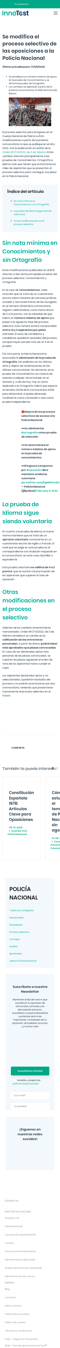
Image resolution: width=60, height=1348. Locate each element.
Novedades (16, 924)
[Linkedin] (48, 748)
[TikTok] (32, 1206)
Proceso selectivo (19, 932)
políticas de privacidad (26, 1083)
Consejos (14, 939)
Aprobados (15, 953)
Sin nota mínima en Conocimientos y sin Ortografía (31, 202)
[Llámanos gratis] (39, 4)
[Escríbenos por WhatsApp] (44, 4)
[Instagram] (22, 1149)
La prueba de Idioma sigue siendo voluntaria (33, 212)
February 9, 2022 (47, 491)
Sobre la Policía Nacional (22, 960)
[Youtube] (40, 1206)
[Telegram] (36, 1158)
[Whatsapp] (42, 748)
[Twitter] (32, 1149)
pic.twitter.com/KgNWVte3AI (40, 482)
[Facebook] (25, 1158)
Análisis (13, 946)
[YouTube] (41, 1149)
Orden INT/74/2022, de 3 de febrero (24, 152)
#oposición (34, 470)
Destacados (16, 917)
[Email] (55, 748)
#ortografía (29, 432)
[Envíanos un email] (33, 4)
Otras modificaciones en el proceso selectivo (29, 222)
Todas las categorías (21, 910)
